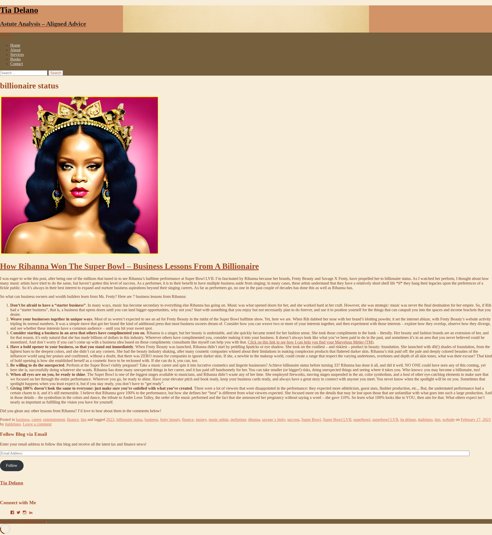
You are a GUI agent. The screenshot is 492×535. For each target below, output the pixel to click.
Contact (16, 64)
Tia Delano (11, 483)
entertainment (54, 419)
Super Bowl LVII (337, 419)
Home (15, 45)
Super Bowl (311, 419)
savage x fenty (273, 419)
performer (238, 419)
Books (15, 59)
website (448, 419)
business (22, 419)
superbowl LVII (385, 419)
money (201, 419)
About (15, 50)
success (293, 419)
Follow (11, 465)
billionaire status (129, 419)
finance (73, 419)
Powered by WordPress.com (23, 521)
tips (83, 419)
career (36, 419)
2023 (110, 419)
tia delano (408, 419)
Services (17, 54)
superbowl (361, 419)
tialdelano (13, 424)
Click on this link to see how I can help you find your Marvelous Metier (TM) (310, 342)
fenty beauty (170, 419)
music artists (218, 419)
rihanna (254, 419)
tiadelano (425, 419)
